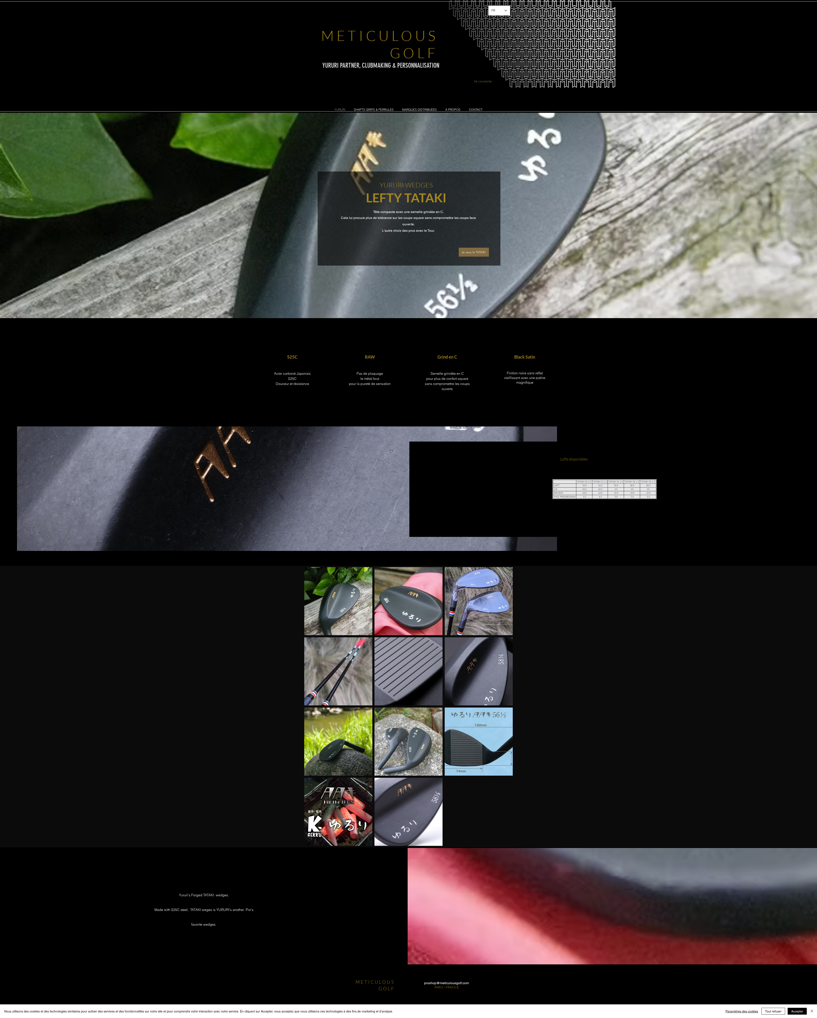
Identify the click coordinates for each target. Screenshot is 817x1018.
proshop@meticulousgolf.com (446, 983)
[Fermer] (811, 1011)
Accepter (797, 1011)
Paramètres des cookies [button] (742, 1011)
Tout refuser (773, 1011)
